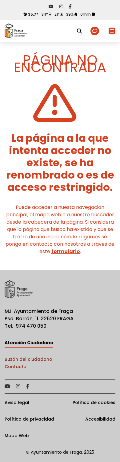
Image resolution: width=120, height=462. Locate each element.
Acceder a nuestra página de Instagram (61, 6)
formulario (65, 251)
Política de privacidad (29, 419)
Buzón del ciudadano (28, 359)
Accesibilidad (100, 419)
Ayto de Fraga (16, 31)
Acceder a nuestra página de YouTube (51, 6)
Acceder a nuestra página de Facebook (70, 6)
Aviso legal (17, 402)
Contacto (15, 367)
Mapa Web (17, 436)
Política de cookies (94, 402)
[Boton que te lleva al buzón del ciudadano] (95, 31)
